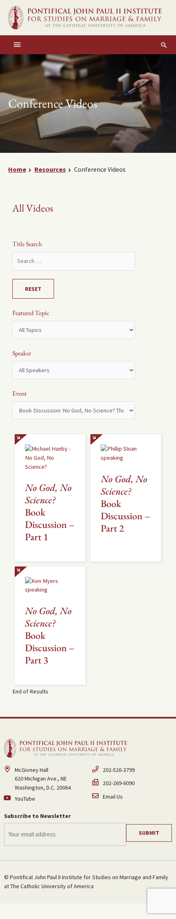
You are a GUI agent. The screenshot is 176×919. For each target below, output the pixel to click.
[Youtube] (44, 799)
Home (17, 169)
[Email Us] (132, 797)
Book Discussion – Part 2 (125, 503)
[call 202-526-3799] (132, 772)
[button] (164, 45)
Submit (149, 832)
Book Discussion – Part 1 (49, 512)
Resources (50, 169)
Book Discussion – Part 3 (49, 635)
